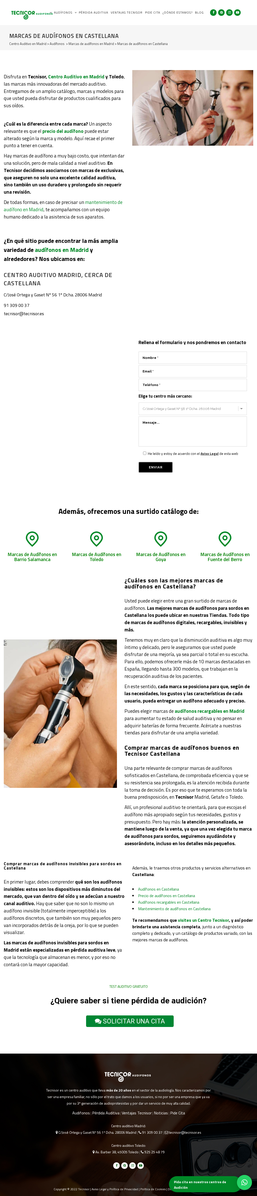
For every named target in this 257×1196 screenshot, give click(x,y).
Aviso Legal (210, 453)
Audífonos (57, 43)
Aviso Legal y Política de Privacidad (115, 1189)
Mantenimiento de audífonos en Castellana (174, 909)
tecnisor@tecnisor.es (24, 313)
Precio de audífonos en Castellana (166, 896)
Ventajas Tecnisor (137, 1113)
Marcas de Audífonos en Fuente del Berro (225, 557)
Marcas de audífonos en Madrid (91, 43)
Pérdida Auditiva (105, 1113)
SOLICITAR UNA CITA (133, 1021)
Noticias (161, 1113)
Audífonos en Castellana (158, 889)
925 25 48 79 (154, 1152)
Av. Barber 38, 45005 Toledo (117, 1152)
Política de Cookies (153, 1189)
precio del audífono (63, 131)
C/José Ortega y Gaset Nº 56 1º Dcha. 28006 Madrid (53, 294)
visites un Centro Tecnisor (203, 920)
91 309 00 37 (16, 305)
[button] (244, 1182)
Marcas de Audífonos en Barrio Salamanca (32, 557)
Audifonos (81, 1113)
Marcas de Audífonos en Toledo (96, 557)
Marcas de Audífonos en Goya (160, 557)
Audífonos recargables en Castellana (168, 902)
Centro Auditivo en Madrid (27, 43)
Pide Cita (177, 1113)
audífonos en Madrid (62, 249)
